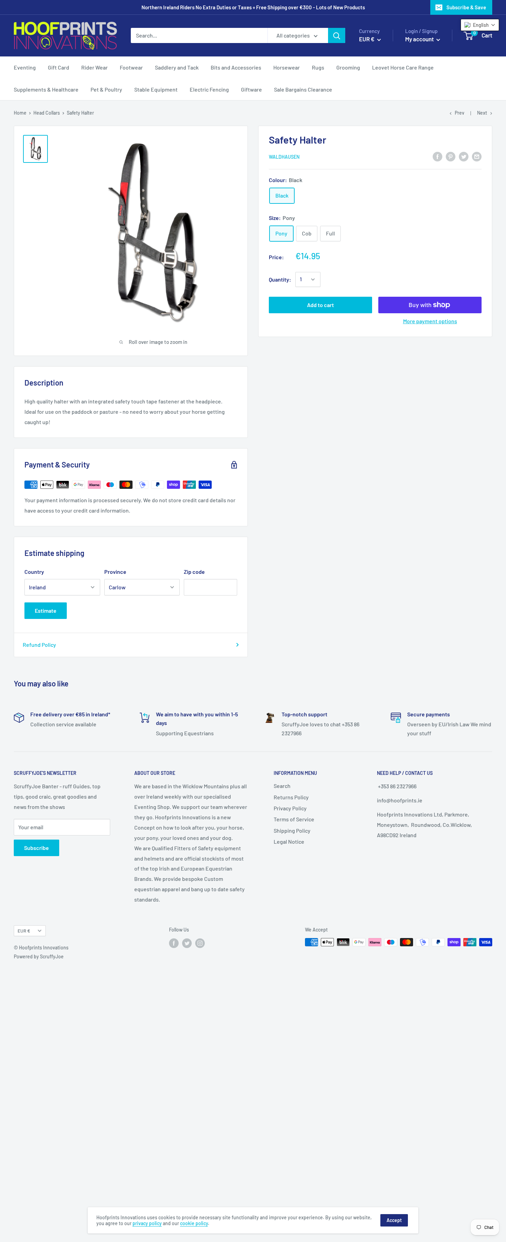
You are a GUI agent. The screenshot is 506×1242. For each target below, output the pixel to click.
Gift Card (58, 67)
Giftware (251, 89)
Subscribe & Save (466, 7)
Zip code (194, 571)
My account (420, 38)
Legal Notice (289, 841)
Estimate (45, 610)
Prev (459, 113)
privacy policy (147, 1223)
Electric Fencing (209, 89)
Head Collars (46, 113)
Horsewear (286, 67)
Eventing (25, 67)
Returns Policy (291, 797)
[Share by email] (477, 156)
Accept (394, 1220)
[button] (480, 25)
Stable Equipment (156, 89)
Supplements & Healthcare (46, 89)
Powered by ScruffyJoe (39, 956)
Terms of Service (294, 819)
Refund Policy (39, 644)
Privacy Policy (290, 808)
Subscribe (36, 847)
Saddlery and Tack (177, 67)
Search (282, 785)
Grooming (348, 67)
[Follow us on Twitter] (187, 943)
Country (34, 571)
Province (115, 571)
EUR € (24, 931)
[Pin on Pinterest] (450, 156)
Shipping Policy (292, 830)
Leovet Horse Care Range (403, 67)
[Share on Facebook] (437, 156)
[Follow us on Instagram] (200, 943)
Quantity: (280, 279)
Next (482, 113)
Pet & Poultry (106, 89)
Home (20, 113)
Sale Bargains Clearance (303, 89)
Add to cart (320, 305)
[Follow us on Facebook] (174, 943)
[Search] (336, 35)
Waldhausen (284, 157)
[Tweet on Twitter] (463, 156)
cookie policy (194, 1223)
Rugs (318, 67)
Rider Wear (94, 67)
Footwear (131, 67)
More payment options (430, 321)
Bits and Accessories (236, 67)
